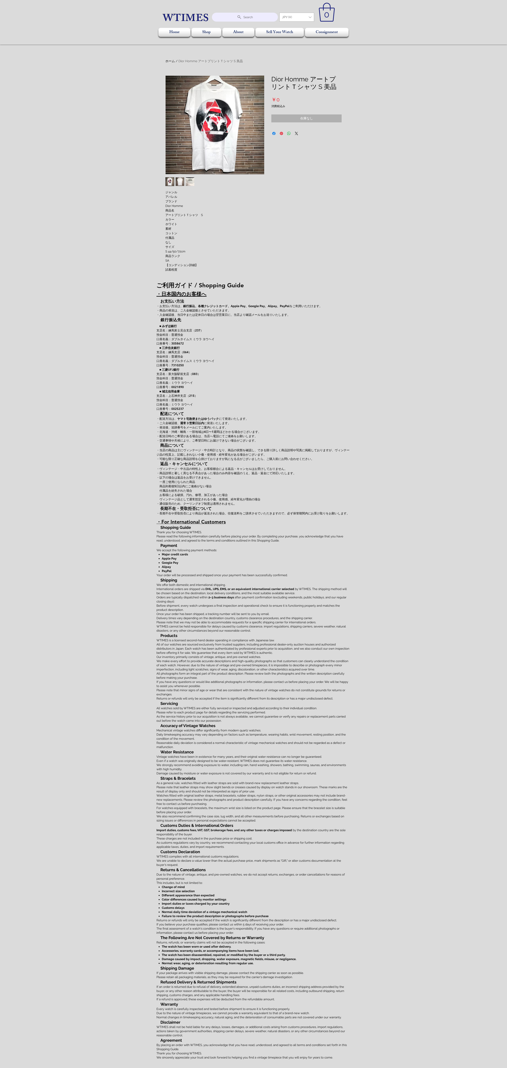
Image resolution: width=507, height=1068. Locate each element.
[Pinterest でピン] (281, 133)
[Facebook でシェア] (274, 133)
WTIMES (186, 19)
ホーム (170, 61)
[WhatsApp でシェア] (289, 133)
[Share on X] (296, 133)
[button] (296, 17)
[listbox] (296, 17)
